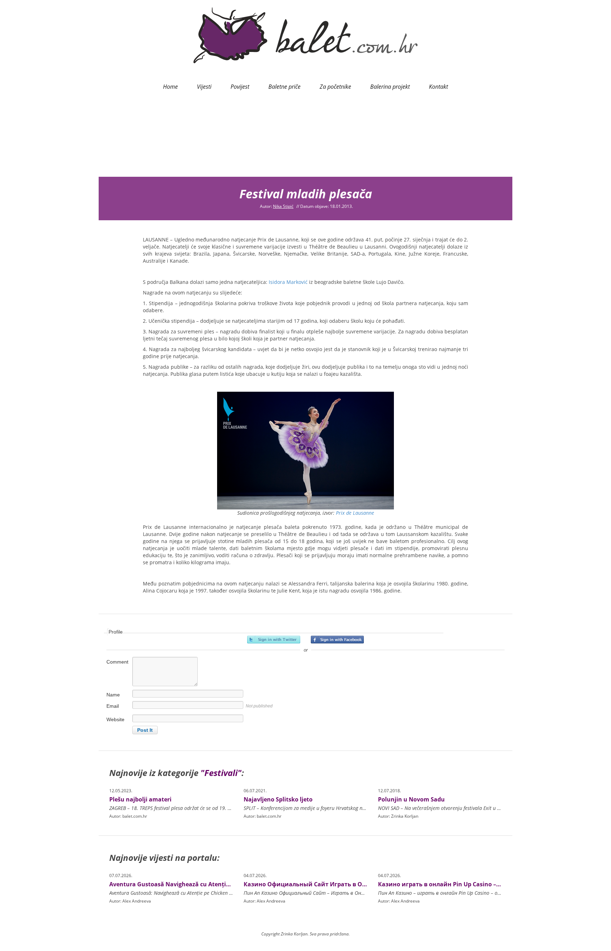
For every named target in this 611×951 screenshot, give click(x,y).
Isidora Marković (288, 282)
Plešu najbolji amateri (140, 799)
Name (113, 695)
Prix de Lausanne (354, 512)
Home (170, 87)
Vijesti (204, 87)
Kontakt (438, 87)
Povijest (240, 87)
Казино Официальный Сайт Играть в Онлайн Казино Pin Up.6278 (341, 884)
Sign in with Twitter (273, 639)
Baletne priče (284, 87)
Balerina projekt (390, 87)
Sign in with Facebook (337, 639)
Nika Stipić (283, 206)
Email (112, 706)
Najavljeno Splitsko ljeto (278, 799)
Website (115, 719)
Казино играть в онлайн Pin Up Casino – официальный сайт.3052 (474, 884)
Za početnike (335, 87)
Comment (117, 662)
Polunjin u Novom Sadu (411, 799)
